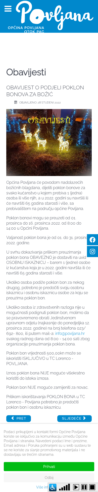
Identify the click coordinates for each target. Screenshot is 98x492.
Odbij (49, 478)
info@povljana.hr (70, 333)
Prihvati (49, 467)
